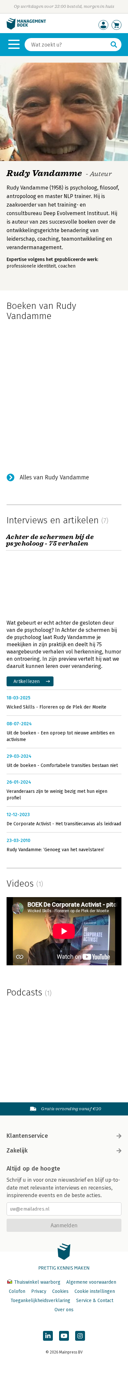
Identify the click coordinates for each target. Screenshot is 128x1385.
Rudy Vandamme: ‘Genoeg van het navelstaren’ (55, 850)
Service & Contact (94, 1300)
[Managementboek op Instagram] (80, 1336)
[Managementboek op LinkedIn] (48, 1336)
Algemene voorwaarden (91, 1282)
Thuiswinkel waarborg (37, 1282)
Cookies (60, 1291)
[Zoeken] (114, 44)
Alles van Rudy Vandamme (54, 477)
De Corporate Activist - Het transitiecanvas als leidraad (64, 824)
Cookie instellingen (95, 1291)
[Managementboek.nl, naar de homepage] (26, 28)
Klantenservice (27, 1135)
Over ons (64, 1310)
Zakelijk (17, 1150)
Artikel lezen (26, 681)
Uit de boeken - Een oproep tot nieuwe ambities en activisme (61, 736)
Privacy (38, 1291)
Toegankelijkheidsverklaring (40, 1300)
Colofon (17, 1291)
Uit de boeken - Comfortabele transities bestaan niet (62, 765)
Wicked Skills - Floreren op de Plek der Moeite (56, 707)
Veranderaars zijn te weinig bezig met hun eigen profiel (57, 795)
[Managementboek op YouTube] (64, 1336)
